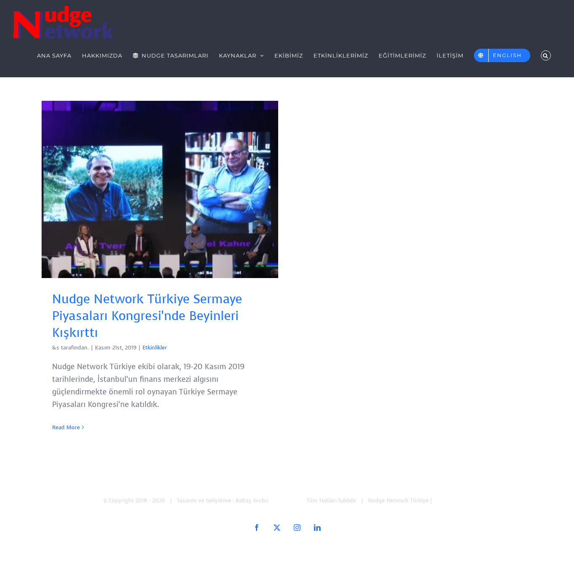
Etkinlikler (154, 347)
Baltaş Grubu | (288, 500)
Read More (66, 427)
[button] (546, 55)
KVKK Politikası (452, 500)
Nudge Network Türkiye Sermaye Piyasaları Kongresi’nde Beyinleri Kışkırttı (160, 190)
